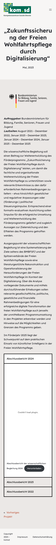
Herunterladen (34, 468)
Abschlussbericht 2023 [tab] (20, 482)
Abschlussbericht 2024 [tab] (20, 358)
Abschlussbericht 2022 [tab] (20, 491)
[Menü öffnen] (50, 10)
